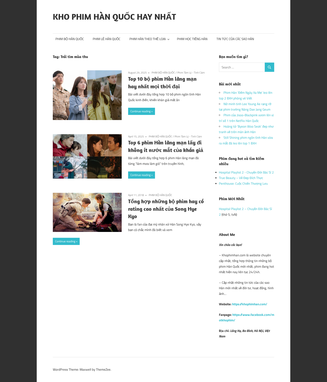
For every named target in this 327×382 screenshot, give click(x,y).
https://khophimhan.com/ (249, 304)
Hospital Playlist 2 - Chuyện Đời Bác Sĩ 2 (246, 172)
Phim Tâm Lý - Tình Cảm (191, 72)
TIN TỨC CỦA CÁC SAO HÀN (235, 38)
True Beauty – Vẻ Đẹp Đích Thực (241, 177)
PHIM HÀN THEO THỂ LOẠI (147, 38)
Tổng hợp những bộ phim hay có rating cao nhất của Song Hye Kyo (166, 209)
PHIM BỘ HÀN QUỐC (69, 38)
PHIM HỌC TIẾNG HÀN (192, 38)
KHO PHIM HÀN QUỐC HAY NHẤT (114, 17)
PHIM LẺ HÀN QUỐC (106, 38)
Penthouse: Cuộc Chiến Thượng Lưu (243, 183)
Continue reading (140, 111)
